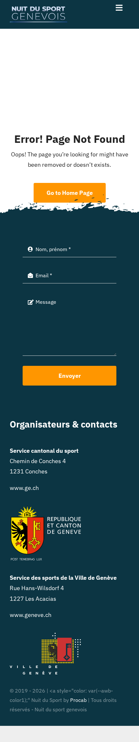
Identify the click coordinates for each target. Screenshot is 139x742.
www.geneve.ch (30, 615)
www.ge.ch (24, 488)
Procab (78, 700)
